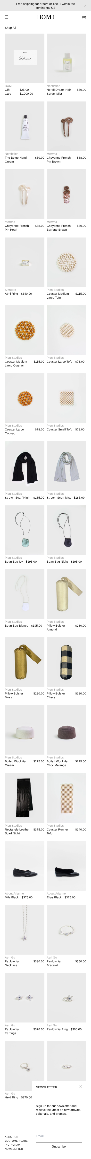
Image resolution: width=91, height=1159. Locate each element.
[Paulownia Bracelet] (66, 930)
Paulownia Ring (57, 1029)
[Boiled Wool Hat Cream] (24, 730)
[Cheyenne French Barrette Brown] (66, 194)
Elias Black (54, 897)
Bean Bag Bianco (16, 625)
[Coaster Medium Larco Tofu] (66, 262)
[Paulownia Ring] (66, 997)
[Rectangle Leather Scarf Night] (24, 797)
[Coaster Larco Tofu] (66, 330)
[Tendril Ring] (66, 1065)
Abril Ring (11, 293)
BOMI (9, 86)
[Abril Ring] (24, 262)
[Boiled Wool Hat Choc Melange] (66, 730)
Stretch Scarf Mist (59, 497)
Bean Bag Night (57, 561)
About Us (11, 1137)
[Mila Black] (24, 866)
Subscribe (59, 1146)
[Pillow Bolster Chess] (66, 662)
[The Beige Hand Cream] (24, 126)
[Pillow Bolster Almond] (66, 594)
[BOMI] (45, 17)
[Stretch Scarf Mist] (66, 466)
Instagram (12, 1145)
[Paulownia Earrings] (24, 997)
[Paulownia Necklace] (24, 930)
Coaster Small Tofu (59, 429)
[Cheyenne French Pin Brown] (66, 126)
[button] (6, 17)
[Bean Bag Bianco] (24, 594)
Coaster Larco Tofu (60, 361)
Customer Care (16, 1141)
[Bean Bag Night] (66, 530)
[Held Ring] (24, 1065)
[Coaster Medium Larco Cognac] (24, 330)
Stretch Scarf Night (17, 497)
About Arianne (14, 893)
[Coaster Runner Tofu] (66, 797)
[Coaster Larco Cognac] (24, 398)
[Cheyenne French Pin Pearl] (24, 194)
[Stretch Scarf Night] (24, 466)
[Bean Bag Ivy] (24, 530)
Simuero (10, 290)
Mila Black (12, 897)
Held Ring (11, 1097)
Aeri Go (10, 957)
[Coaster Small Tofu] (66, 398)
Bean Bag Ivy (14, 561)
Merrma (52, 153)
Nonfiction (53, 86)
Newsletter (14, 1149)
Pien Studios (55, 290)
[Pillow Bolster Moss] (24, 662)
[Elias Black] (66, 866)
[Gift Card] (24, 58)
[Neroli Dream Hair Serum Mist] (66, 58)
